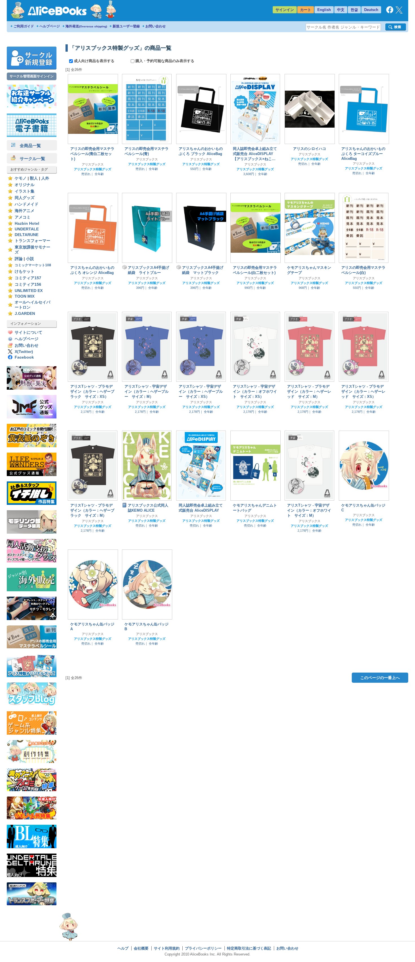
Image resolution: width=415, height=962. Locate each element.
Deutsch (371, 10)
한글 (354, 10)
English (324, 10)
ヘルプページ (50, 26)
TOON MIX (24, 296)
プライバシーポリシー (203, 948)
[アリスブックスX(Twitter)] (399, 12)
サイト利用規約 (167, 948)
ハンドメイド (26, 204)
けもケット (24, 271)
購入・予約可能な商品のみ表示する (164, 61)
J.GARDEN (25, 313)
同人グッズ (24, 198)
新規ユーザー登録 (126, 26)
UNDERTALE (27, 229)
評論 (19, 259)
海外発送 (86, 26)
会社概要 (141, 948)
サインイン (285, 10)
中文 (340, 10)
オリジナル (24, 185)
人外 (45, 178)
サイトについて (28, 332)
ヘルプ (122, 948)
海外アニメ (24, 211)
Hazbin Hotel (27, 223)
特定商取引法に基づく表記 (249, 948)
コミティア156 (28, 284)
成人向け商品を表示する (94, 61)
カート (305, 10)
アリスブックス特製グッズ (92, 169)
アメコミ (22, 217)
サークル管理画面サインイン (32, 76)
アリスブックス (93, 164)
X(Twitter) (24, 352)
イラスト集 (24, 191)
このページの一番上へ (380, 677)
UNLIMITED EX (29, 291)
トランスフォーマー (32, 241)
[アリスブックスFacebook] (389, 12)
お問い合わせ (155, 26)
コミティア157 (28, 278)
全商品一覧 (28, 145)
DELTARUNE (26, 235)
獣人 (34, 178)
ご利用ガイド (24, 26)
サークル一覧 (30, 158)
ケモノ (21, 178)
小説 (30, 259)
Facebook (24, 357)
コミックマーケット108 (33, 265)
